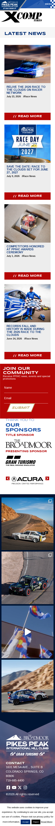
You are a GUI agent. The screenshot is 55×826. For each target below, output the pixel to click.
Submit (20, 408)
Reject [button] (36, 822)
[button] (8, 478)
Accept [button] (25, 822)
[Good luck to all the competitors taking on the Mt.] (27, 523)
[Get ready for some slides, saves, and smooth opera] (27, 578)
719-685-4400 (15, 780)
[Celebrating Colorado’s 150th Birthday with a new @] (27, 632)
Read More (47, 822)
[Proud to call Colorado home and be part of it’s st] (27, 686)
